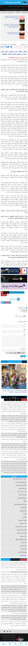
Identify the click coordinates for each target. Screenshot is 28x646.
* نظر (24, 335)
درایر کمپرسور (23, 511)
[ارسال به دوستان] (4, 47)
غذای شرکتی (23, 507)
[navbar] (26, 6)
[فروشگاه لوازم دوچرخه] (14, 279)
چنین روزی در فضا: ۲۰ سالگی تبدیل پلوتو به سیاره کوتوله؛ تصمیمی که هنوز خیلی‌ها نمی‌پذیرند (11, 26)
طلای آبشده (23, 549)
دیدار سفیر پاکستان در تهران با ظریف (18, 572)
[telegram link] (7, 631)
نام (25, 324)
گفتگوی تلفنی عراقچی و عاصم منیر (19, 613)
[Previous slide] (6, 361)
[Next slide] (2, 361)
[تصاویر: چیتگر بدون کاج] (14, 376)
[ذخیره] (6, 47)
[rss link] (10, 631)
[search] (2, 6)
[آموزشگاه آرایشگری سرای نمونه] (14, 286)
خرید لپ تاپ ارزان (21, 492)
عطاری (24, 501)
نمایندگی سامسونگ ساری (20, 504)
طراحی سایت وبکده (21, 533)
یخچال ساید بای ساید (21, 485)
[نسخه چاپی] (1, 47)
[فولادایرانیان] (14, 271)
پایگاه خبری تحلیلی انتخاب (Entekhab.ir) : (17, 58)
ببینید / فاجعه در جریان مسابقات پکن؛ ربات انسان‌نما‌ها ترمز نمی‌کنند (13, 440)
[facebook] (4, 302)
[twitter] (2, 302)
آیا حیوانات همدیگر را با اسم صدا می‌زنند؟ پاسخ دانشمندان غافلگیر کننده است (12, 18)
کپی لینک (4, 295)
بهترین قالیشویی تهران (20, 539)
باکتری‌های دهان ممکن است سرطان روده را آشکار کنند (13, 33)
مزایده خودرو (23, 536)
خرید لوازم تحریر (22, 488)
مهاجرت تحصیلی (22, 520)
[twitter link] (4, 631)
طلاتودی (24, 517)
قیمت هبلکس (23, 523)
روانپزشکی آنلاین (22, 552)
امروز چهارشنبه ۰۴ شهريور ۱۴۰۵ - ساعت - (16, 6)
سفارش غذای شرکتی (21, 530)
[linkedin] (9, 302)
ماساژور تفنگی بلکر (22, 498)
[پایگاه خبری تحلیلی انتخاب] (24, 2)
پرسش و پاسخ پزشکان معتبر (19, 479)
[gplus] (7, 302)
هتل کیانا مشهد (22, 495)
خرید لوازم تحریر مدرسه (20, 482)
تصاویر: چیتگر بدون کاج (20, 391)
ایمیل (24, 329)
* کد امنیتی (23, 348)
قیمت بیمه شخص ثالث (20, 527)
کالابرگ (24, 514)
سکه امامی (23, 543)
